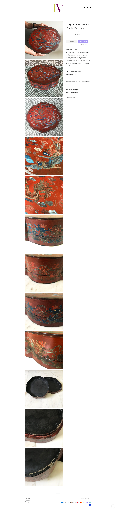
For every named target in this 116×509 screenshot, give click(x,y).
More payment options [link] (83, 44)
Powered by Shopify (87, 499)
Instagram (28, 502)
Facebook (28, 498)
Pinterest (28, 500)
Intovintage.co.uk (88, 498)
